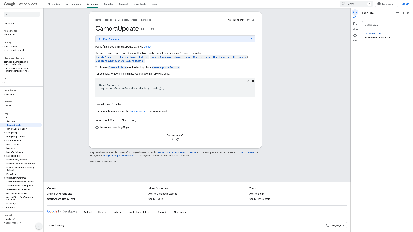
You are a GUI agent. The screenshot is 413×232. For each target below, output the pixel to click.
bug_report (397, 13)
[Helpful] (248, 20)
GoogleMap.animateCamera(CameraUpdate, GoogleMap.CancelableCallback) (198, 56)
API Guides (54, 3)
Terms (50, 225)
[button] (21, 23)
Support (123, 3)
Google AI (162, 212)
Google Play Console (259, 199)
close (408, 13)
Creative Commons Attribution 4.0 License (176, 152)
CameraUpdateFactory (165, 67)
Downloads (140, 3)
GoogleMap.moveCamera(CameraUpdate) (120, 60)
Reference (92, 3)
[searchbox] (22, 14)
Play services (26, 4)
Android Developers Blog (59, 194)
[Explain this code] (247, 80)
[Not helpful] (253, 20)
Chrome (102, 212)
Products (109, 20)
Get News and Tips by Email (61, 199)
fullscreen (403, 13)
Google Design (155, 199)
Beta (154, 3)
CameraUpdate (117, 67)
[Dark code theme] (252, 80)
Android (88, 212)
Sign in (405, 4)
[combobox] (356, 4)
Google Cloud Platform (139, 212)
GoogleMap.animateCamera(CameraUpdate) (122, 56)
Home (98, 20)
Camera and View (139, 111)
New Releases (73, 3)
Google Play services (127, 20)
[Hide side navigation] (39, 226)
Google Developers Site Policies (118, 155)
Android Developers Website (162, 194)
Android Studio (257, 194)
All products (180, 212)
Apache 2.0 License (245, 152)
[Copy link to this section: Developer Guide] (124, 104)
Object (147, 46)
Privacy (60, 225)
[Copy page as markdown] (153, 29)
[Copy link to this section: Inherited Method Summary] (139, 121)
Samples (108, 3)
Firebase (117, 212)
